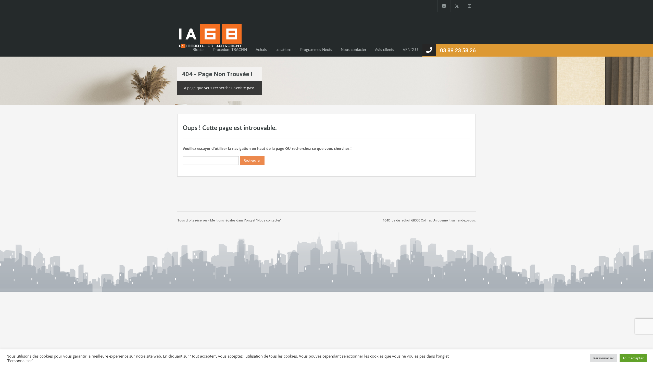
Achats (261, 50)
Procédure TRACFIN (230, 50)
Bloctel (199, 50)
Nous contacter (353, 50)
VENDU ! (410, 50)
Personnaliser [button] (603, 358)
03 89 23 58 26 (458, 50)
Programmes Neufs (316, 50)
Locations (283, 50)
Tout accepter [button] (633, 358)
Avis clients (384, 50)
